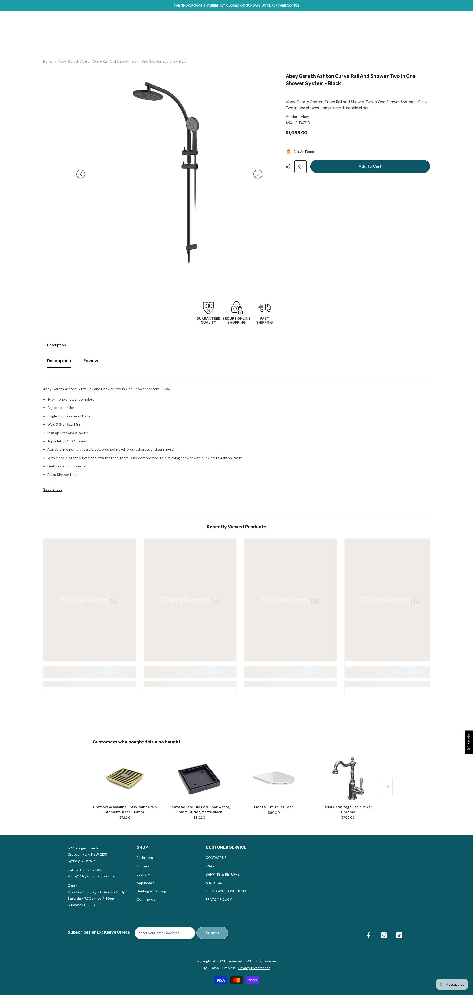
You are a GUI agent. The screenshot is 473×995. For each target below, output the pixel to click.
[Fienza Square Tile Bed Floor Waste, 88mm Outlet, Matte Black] (199, 778)
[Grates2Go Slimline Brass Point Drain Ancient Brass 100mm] (125, 778)
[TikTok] (399, 935)
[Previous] (80, 174)
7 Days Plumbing (221, 968)
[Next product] (388, 787)
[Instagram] (384, 935)
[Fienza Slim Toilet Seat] (274, 778)
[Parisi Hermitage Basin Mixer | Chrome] (348, 778)
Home (48, 61)
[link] (89, 675)
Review (90, 361)
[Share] (290, 167)
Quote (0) (469, 742)
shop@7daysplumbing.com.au (92, 876)
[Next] (257, 174)
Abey (305, 116)
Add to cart (370, 166)
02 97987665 (91, 870)
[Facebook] (368, 935)
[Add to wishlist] (300, 166)
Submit (212, 932)
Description (56, 345)
